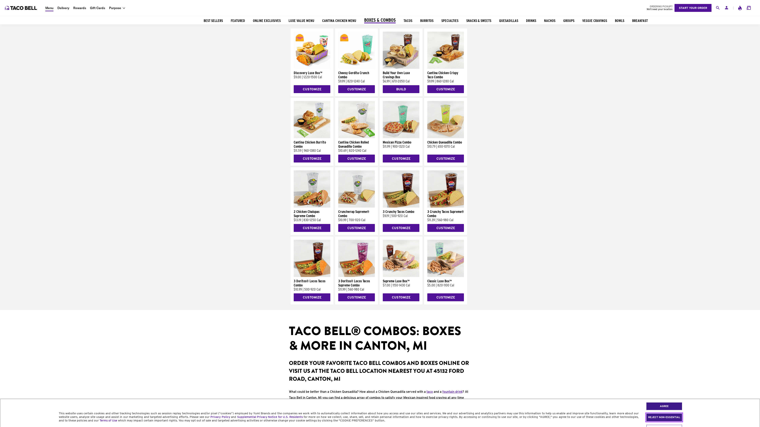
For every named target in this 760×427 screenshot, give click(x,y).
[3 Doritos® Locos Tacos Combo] (312, 276)
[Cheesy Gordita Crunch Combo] (356, 67)
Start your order (693, 7)
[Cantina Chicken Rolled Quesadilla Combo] (356, 137)
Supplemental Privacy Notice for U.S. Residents (270, 417)
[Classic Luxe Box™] (445, 276)
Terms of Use (108, 420)
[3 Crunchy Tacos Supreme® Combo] (445, 206)
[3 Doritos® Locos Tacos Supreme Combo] (356, 276)
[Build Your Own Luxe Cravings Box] (401, 67)
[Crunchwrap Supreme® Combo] (356, 206)
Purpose (115, 8)
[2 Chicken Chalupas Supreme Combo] (312, 206)
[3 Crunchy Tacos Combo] (401, 206)
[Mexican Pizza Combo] (401, 137)
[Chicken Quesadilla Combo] (445, 137)
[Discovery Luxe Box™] (312, 67)
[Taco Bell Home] (21, 8)
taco (430, 392)
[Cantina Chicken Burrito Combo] (312, 137)
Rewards (79, 8)
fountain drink (452, 392)
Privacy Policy (220, 417)
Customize (312, 89)
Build (401, 89)
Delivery (63, 8)
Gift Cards (97, 8)
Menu (49, 8)
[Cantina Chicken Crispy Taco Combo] (445, 67)
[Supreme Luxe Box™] (401, 276)
